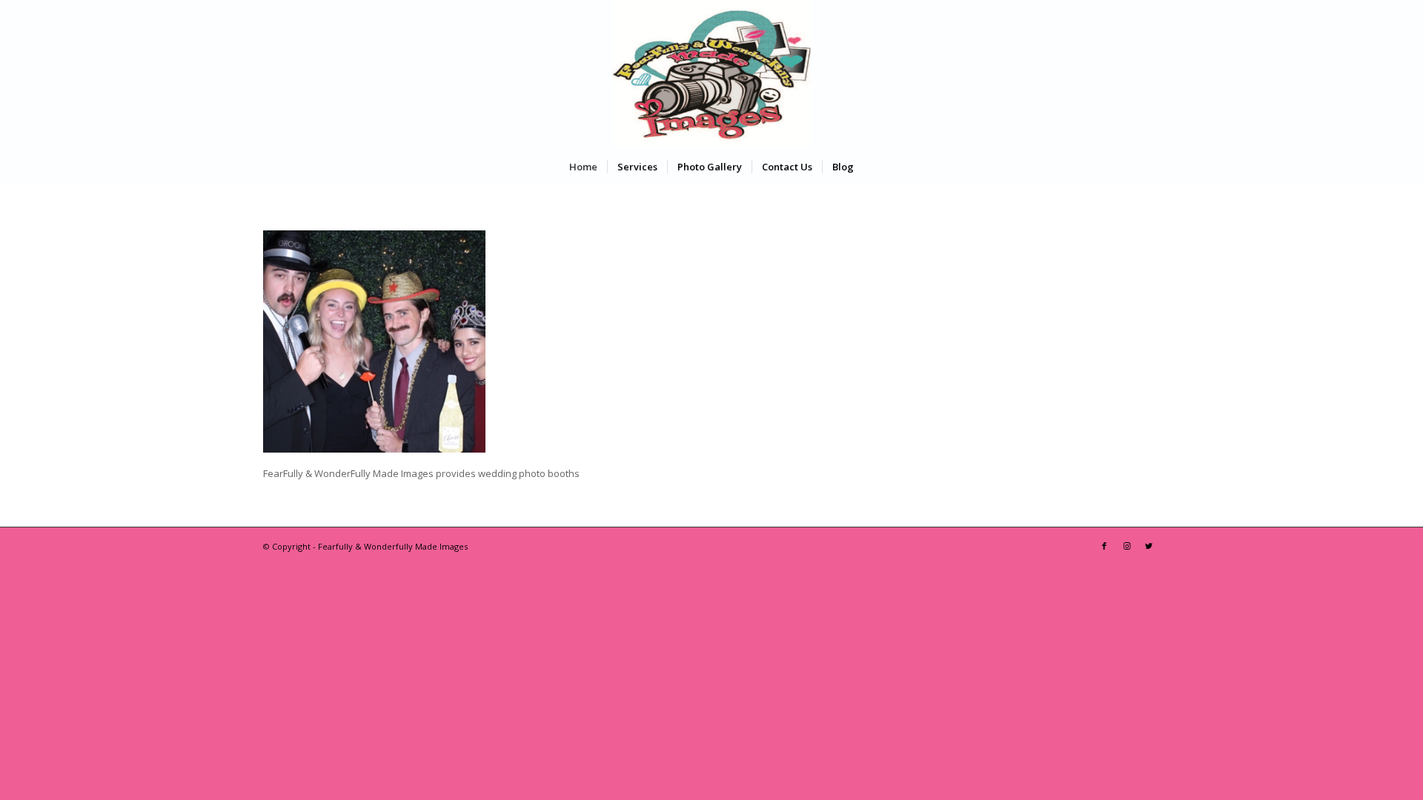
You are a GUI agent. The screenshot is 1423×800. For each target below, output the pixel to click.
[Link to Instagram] (1126, 546)
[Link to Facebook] (1104, 546)
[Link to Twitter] (1149, 546)
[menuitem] (583, 166)
